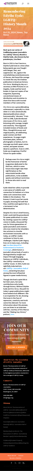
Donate (21, 455)
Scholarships (7, 443)
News (20, 32)
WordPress (17, 468)
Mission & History (15, 412)
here (12, 314)
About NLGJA (12, 455)
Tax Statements (12, 415)
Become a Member (15, 458)
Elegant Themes (17, 466)
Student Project (16, 440)
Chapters (6, 418)
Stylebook (6, 440)
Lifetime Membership (20, 436)
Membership (7, 431)
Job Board (16, 443)
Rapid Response (24, 415)
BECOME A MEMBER (16, 347)
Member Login (7, 436)
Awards (5, 422)
